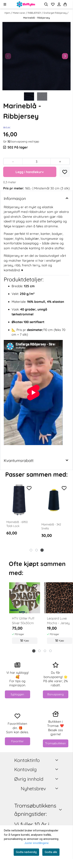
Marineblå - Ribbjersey (36, 17)
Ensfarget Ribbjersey (55, 12)
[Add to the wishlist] (29, 488)
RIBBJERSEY (35, 12)
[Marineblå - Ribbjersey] (36, 56)
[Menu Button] (5, 4)
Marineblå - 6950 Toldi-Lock (17, 524)
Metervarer (19, 12)
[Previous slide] (8, 56)
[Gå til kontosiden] (69, 4)
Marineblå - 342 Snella (51, 526)
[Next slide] (65, 56)
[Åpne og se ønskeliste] (53, 4)
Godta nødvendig (26, 852)
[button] (64, 172)
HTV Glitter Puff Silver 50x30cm (23, 620)
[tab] (31, 550)
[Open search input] (46, 4)
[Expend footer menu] (57, 769)
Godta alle (51, 852)
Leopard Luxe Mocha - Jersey (58, 620)
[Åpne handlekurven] (65, 4)
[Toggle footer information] (57, 760)
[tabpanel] (19, 516)
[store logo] (26, 4)
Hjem (7, 12)
